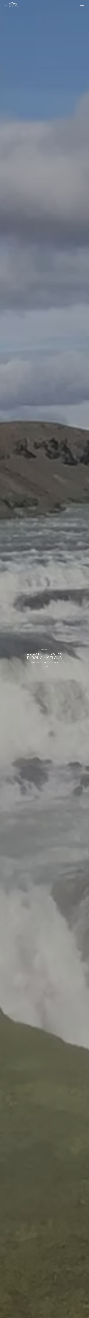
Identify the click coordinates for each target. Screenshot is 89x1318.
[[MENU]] (82, 4)
